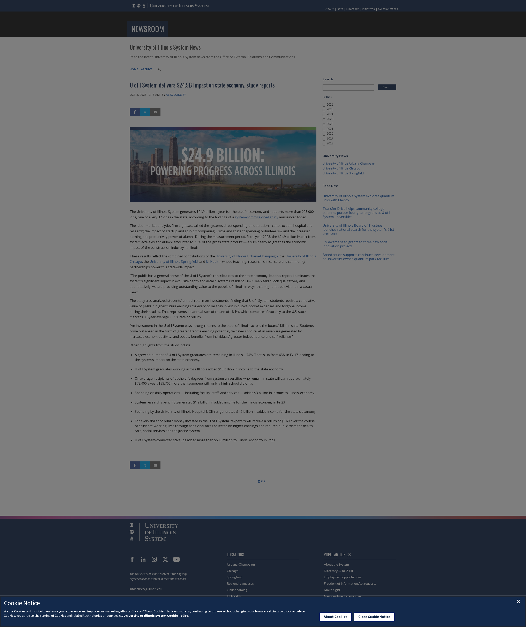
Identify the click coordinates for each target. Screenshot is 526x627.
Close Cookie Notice (374, 616)
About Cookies (335, 616)
